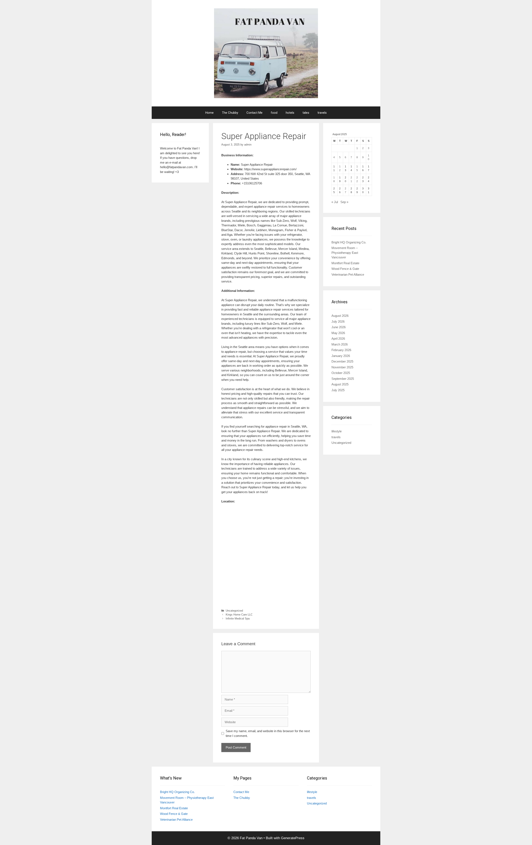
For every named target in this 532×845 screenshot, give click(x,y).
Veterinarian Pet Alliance (347, 274)
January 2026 (340, 356)
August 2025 (340, 384)
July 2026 (338, 321)
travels (322, 113)
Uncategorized (234, 610)
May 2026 (338, 333)
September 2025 (342, 378)
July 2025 (338, 390)
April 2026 (338, 338)
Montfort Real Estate (345, 263)
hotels (290, 113)
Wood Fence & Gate (345, 268)
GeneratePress (292, 838)
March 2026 (339, 344)
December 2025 (342, 361)
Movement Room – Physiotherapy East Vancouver (344, 252)
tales (306, 113)
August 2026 (340, 315)
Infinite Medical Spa (238, 618)
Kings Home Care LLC (239, 614)
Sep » (344, 202)
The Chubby (230, 113)
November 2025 (342, 367)
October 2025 (340, 373)
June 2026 (338, 327)
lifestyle (336, 431)
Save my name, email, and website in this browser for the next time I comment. (268, 733)
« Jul (334, 202)
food (274, 113)
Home (209, 113)
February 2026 (341, 350)
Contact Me (254, 113)
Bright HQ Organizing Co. (348, 242)
